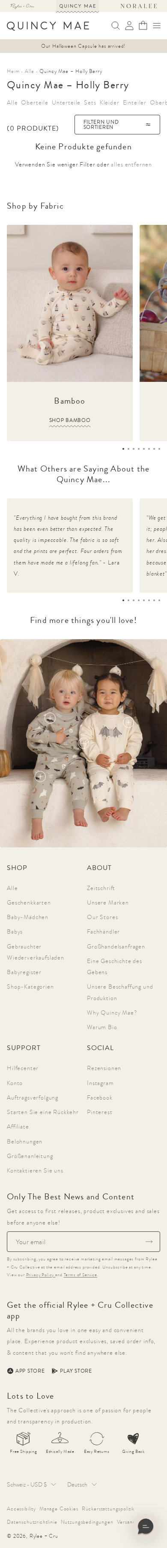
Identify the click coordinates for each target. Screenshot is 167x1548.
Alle (12, 888)
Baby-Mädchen (27, 917)
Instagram (100, 1083)
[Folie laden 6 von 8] (149, 449)
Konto (15, 1083)
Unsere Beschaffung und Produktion (120, 992)
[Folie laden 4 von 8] (138, 449)
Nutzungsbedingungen (87, 1522)
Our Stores (102, 917)
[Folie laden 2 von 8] (128, 449)
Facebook (100, 1097)
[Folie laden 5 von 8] (143, 449)
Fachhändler (103, 931)
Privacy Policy (41, 1274)
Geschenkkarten (29, 902)
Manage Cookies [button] (58, 1508)
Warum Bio (102, 1027)
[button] (157, 25)
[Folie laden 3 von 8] (133, 449)
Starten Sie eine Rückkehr (43, 1112)
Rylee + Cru (44, 1536)
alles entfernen (131, 164)
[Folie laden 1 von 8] (123, 449)
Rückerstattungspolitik (108, 1508)
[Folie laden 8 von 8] (159, 449)
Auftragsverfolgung (32, 1097)
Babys (15, 931)
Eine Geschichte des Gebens (114, 966)
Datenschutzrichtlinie (32, 1522)
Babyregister (24, 972)
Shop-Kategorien (30, 986)
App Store (30, 1370)
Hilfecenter (23, 1068)
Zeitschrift (101, 888)
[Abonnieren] (149, 1241)
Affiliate (18, 1126)
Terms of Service (80, 1274)
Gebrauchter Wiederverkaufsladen (35, 951)
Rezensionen (104, 1068)
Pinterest (100, 1112)
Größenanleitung (30, 1156)
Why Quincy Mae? (112, 1013)
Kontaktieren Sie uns (35, 1170)
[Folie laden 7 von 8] (154, 449)
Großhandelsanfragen (116, 946)
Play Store (76, 1370)
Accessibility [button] (21, 1508)
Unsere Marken (108, 902)
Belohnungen (24, 1141)
